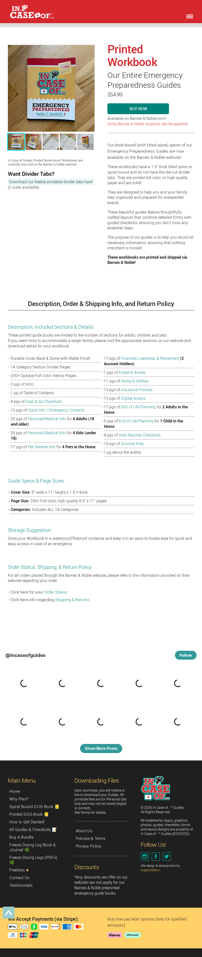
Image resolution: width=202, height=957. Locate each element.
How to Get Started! (27, 822)
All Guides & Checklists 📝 (33, 829)
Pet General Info (41, 447)
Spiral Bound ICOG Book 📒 (34, 806)
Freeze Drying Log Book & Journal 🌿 (32, 847)
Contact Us (19, 877)
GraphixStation (150, 870)
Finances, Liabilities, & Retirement (150, 358)
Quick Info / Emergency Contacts (56, 410)
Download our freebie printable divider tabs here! (51, 181)
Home (14, 791)
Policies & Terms (91, 838)
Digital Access (133, 398)
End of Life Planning (138, 407)
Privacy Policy (88, 846)
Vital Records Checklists (140, 435)
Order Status (55, 592)
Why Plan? (18, 799)
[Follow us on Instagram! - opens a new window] (146, 856)
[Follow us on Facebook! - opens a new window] (156, 856)
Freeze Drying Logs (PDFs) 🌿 (33, 860)
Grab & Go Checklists (44, 401)
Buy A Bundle (21, 837)
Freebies (19, 870)
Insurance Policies (136, 389)
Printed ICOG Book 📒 (29, 814)
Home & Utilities (135, 381)
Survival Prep (132, 443)
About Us (84, 830)
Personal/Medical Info (47, 418)
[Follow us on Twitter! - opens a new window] (167, 856)
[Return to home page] (29, 11)
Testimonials (21, 885)
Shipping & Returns (72, 599)
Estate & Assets (132, 372)
